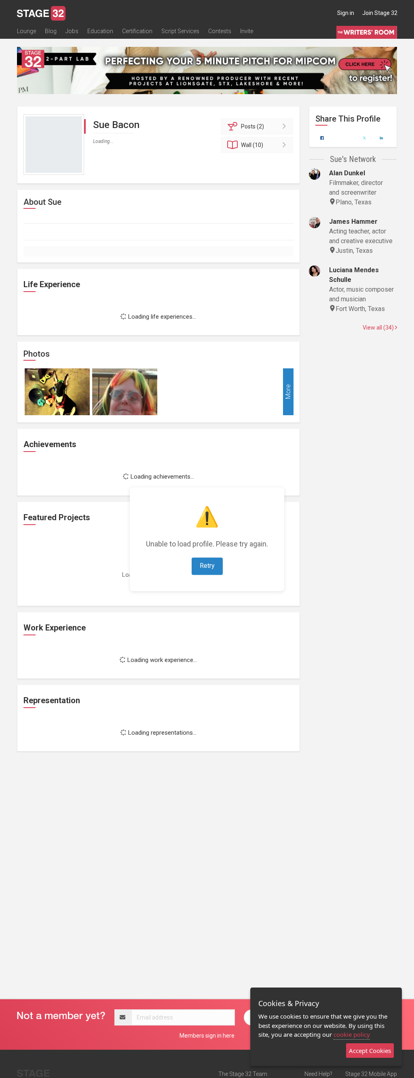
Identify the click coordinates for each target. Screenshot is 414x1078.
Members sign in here (207, 1035)
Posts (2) (252, 126)
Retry (207, 565)
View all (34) (379, 327)
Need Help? (318, 1074)
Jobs (71, 31)
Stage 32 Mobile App (371, 1074)
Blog (51, 31)
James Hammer (353, 221)
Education (100, 31)
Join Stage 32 (379, 13)
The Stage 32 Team (242, 1074)
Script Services (180, 31)
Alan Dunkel (347, 173)
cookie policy (352, 1034)
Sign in (345, 13)
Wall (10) (252, 145)
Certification (137, 31)
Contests (219, 31)
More (288, 392)
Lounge (26, 31)
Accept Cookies (370, 1050)
